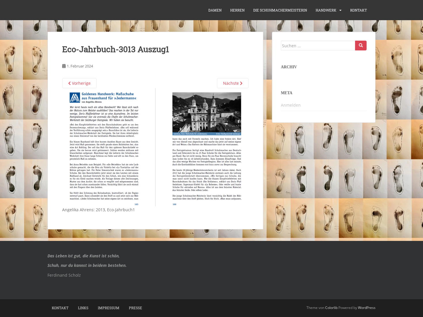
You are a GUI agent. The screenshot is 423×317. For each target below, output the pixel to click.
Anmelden (291, 105)
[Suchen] (361, 45)
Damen (215, 10)
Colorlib (331, 307)
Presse (135, 307)
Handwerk (326, 10)
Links (83, 307)
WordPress (367, 307)
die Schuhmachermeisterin (280, 10)
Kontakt (358, 10)
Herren (237, 10)
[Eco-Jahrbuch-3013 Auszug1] (155, 147)
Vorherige (81, 83)
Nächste (231, 83)
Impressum (108, 307)
